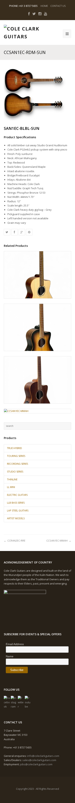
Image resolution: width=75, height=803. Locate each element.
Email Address (15, 644)
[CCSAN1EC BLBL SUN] (37, 327)
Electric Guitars (17, 495)
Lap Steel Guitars (17, 510)
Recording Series (17, 464)
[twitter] (34, 14)
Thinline (12, 479)
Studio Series (15, 471)
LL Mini (11, 487)
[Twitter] (21, 702)
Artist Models (16, 518)
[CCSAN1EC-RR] (37, 380)
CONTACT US (58, 6)
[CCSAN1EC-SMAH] (37, 274)
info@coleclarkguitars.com (43, 756)
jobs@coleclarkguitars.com (36, 764)
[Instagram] (14, 702)
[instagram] (39, 14)
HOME (44, 6)
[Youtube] (28, 702)
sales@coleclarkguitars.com (39, 760)
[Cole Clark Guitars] (24, 33)
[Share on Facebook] (14, 232)
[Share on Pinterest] (29, 232)
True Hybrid (14, 448)
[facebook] (29, 14)
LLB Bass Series (16, 502)
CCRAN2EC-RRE (16, 540)
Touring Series (16, 456)
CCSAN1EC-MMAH (57, 540)
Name (9, 656)
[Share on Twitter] (7, 232)
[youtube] (45, 14)
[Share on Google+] (22, 232)
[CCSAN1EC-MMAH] (37, 411)
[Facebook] (7, 702)
